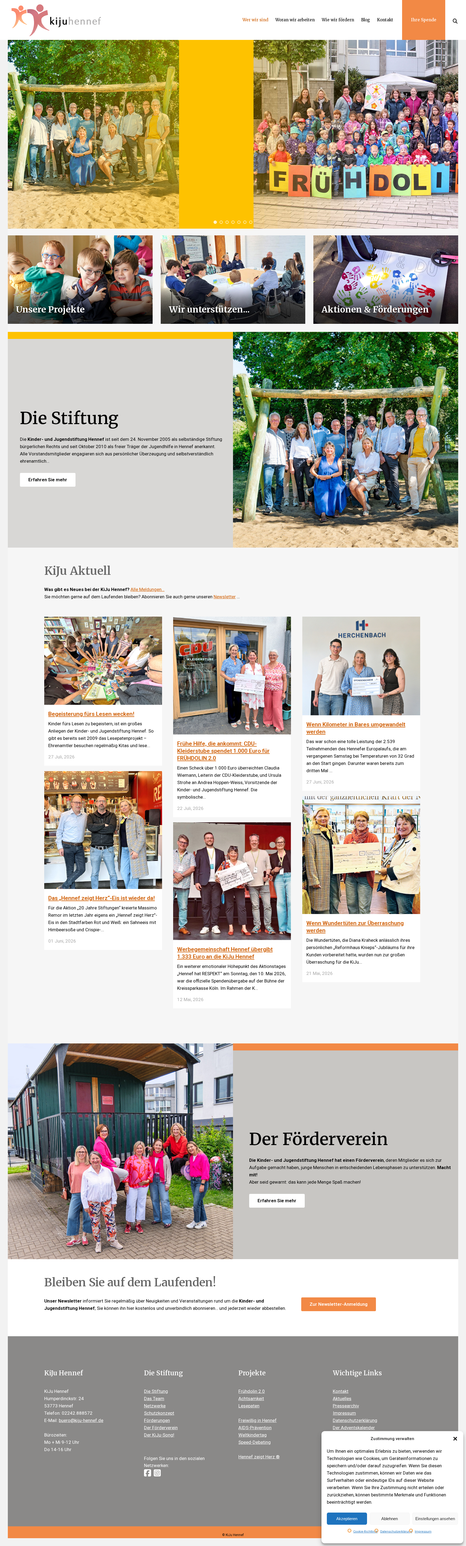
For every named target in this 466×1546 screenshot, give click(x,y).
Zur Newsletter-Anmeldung (339, 1304)
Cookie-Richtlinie (365, 1531)
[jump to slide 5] (239, 222)
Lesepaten (248, 1405)
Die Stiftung (156, 1391)
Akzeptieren (346, 1518)
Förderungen (157, 1420)
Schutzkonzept (159, 1413)
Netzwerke (155, 1405)
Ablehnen (389, 1518)
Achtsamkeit (251, 1398)
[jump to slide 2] (221, 222)
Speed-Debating (254, 1442)
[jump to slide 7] (250, 222)
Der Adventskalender (354, 1427)
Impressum (423, 1531)
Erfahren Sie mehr (47, 479)
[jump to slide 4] (233, 222)
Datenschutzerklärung (396, 1531)
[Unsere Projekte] (80, 279)
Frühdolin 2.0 (251, 1391)
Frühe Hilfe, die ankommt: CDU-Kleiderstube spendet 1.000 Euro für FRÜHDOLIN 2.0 (223, 750)
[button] (455, 1438)
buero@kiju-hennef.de (81, 1420)
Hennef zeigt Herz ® (259, 1456)
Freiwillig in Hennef (257, 1420)
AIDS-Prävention (255, 1427)
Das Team (154, 1398)
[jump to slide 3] (227, 222)
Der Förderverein (161, 1427)
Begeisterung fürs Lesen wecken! (91, 714)
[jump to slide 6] (244, 222)
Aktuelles (342, 1398)
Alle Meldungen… (148, 589)
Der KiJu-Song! (159, 1435)
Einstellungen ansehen (435, 1518)
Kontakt (340, 1391)
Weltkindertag (252, 1435)
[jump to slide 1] (215, 222)
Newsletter (225, 596)
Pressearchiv (346, 1405)
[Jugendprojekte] (233, 279)
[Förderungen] (385, 279)
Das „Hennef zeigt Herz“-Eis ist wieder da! (101, 898)
